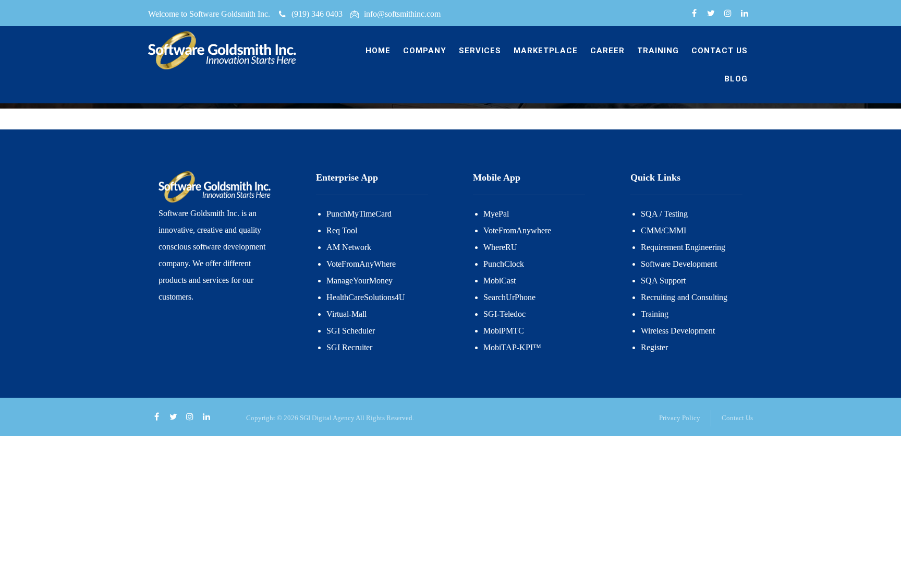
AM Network (348, 247)
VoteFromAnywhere (517, 230)
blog (736, 79)
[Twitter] (711, 13)
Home (378, 50)
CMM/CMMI (663, 230)
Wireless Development (678, 330)
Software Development (679, 263)
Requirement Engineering (683, 247)
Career (607, 50)
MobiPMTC (503, 330)
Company (424, 50)
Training (658, 50)
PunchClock (503, 263)
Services (480, 50)
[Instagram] (728, 13)
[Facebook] (694, 13)
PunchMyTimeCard (359, 213)
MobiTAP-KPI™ (512, 347)
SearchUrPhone (509, 297)
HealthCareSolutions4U (365, 297)
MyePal (496, 213)
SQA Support (663, 280)
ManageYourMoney (359, 280)
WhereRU (500, 247)
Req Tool (341, 230)
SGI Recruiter (349, 347)
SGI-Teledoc (504, 314)
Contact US (719, 50)
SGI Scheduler (350, 330)
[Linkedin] (744, 13)
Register (654, 347)
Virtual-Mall (346, 314)
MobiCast (499, 280)
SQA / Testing (664, 213)
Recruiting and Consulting (684, 297)
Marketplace (546, 50)
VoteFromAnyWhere (361, 263)
